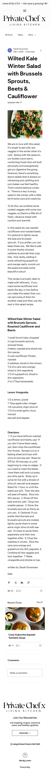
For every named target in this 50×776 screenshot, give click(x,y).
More (30, 35)
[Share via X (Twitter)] (15, 582)
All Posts (9, 35)
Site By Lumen (25, 760)
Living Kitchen (25, 24)
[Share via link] (28, 582)
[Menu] (25, 10)
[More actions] (40, 50)
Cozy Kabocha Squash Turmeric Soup (21, 636)
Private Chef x (25, 18)
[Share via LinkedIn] (22, 582)
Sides (10, 573)
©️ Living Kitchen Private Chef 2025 (25, 744)
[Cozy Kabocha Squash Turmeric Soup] (25, 618)
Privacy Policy (25, 767)
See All (40, 602)
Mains (20, 35)
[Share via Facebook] (9, 582)
